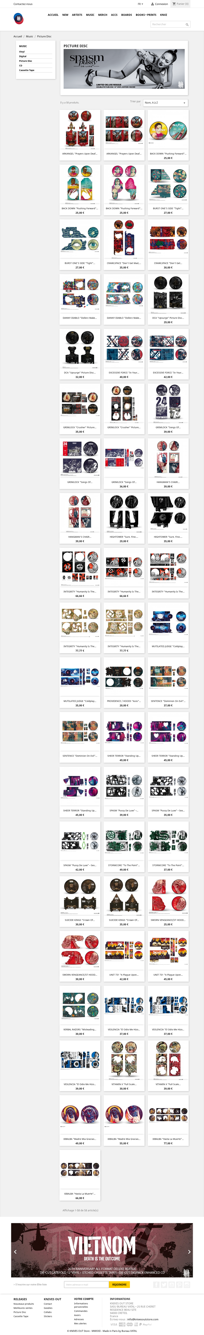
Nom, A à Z (165, 103)
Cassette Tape (26, 70)
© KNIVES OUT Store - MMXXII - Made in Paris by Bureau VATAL (102, 1330)
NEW (65, 15)
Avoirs (77, 1315)
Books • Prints (146, 15)
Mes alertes (80, 1323)
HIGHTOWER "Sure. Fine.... (124, 536)
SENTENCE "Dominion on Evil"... (168, 701)
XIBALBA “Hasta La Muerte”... (168, 1138)
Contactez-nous (23, 4)
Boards (126, 15)
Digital (22, 56)
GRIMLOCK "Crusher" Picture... (79, 427)
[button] (24, 1250)
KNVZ (163, 15)
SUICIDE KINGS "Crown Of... (80, 919)
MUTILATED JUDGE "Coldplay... (168, 646)
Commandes (80, 1310)
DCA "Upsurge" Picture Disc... (168, 317)
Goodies (48, 1307)
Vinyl (22, 51)
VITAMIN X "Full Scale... (124, 1084)
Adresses (79, 1319)
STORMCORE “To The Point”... (124, 865)
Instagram (187, 1285)
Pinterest (179, 1285)
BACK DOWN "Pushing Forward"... (168, 153)
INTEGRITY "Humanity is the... (80, 591)
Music (90, 15)
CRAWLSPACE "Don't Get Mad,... (124, 263)
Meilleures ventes (23, 1307)
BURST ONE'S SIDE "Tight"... (168, 208)
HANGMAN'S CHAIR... (168, 482)
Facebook (156, 1285)
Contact (48, 1303)
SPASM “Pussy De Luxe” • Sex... (168, 810)
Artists (77, 15)
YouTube (171, 1285)
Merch (102, 15)
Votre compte (84, 1299)
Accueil (53, 15)
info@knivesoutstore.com (142, 1319)
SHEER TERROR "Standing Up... (124, 755)
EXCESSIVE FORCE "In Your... (124, 372)
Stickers (48, 1316)
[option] (102, 1250)
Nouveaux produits (24, 1303)
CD (20, 65)
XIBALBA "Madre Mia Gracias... (79, 1138)
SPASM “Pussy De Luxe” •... (124, 810)
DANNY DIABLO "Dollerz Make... (80, 317)
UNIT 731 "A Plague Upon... (124, 974)
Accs (114, 15)
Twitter (164, 1285)
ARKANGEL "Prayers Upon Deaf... (79, 153)
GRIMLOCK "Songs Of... (168, 427)
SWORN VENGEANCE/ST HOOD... (168, 919)
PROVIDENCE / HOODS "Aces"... (124, 701)
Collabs (48, 1312)
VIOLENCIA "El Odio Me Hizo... (124, 1029)
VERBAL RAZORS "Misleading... (79, 1029)
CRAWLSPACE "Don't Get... (168, 263)
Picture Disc (25, 60)
